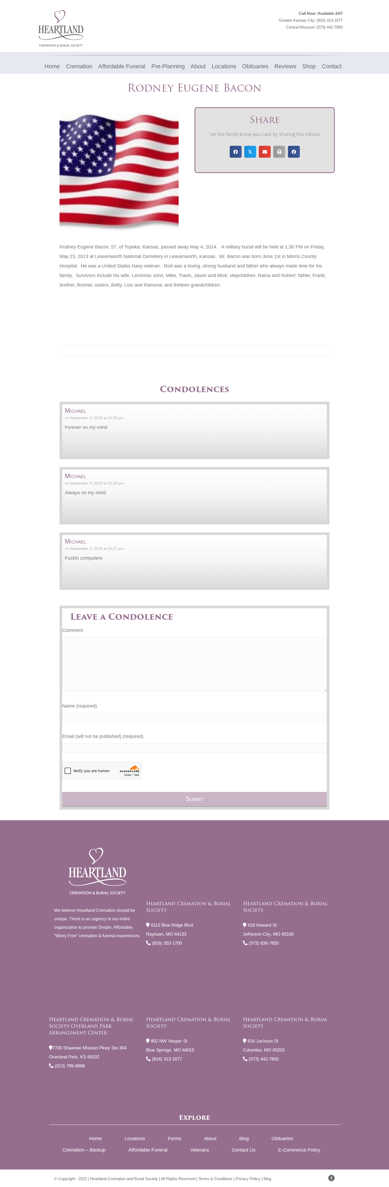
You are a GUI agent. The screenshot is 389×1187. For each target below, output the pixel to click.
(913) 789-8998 (69, 1065)
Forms (174, 1138)
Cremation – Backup (84, 1150)
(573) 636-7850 (263, 943)
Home (95, 1138)
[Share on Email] (265, 152)
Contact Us (243, 1150)
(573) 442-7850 (329, 27)
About (210, 1138)
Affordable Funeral (148, 1150)
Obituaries (282, 1138)
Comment (72, 630)
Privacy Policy (248, 1178)
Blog (244, 1138)
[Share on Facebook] (236, 152)
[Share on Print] (279, 152)
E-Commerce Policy (299, 1150)
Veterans (199, 1150)
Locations (135, 1138)
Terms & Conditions (215, 1178)
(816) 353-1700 (166, 943)
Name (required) (79, 706)
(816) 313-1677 (329, 20)
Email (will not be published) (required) (102, 736)
